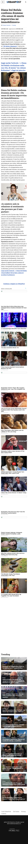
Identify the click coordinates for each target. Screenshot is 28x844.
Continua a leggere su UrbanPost (14, 284)
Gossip (14, 25)
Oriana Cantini (6, 25)
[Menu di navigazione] (2, 2)
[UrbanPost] (14, 2)
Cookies (3, 813)
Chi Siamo (16, 811)
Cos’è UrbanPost (6, 811)
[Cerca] (25, 2)
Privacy (23, 811)
